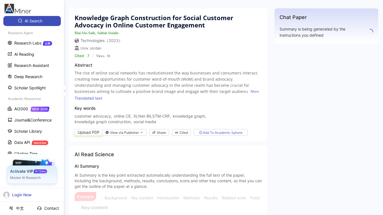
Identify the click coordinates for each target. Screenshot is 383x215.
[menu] (32, 104)
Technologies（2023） (101, 40)
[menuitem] (32, 21)
